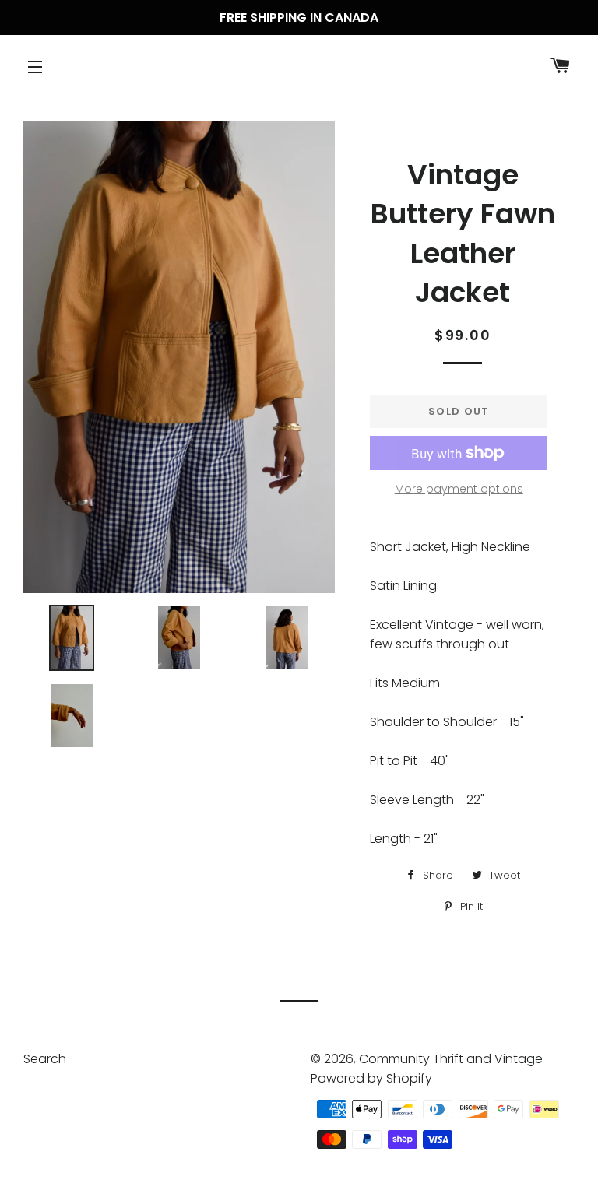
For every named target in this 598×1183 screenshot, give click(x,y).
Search (44, 1059)
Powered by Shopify (371, 1078)
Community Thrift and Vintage (451, 1059)
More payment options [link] (459, 489)
